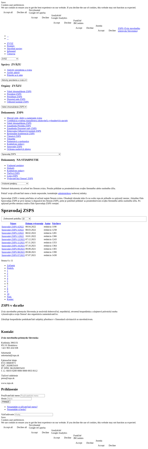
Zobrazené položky (12, 218)
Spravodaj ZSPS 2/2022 (13, 233)
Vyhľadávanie (7, 414)
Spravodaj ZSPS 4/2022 (13, 226)
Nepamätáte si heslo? (16, 409)
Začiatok (11, 265)
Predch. (10, 268)
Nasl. (9, 296)
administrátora (64, 193)
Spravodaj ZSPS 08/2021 (13, 252)
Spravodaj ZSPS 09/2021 (13, 249)
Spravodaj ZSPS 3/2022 (13, 230)
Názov (13, 223)
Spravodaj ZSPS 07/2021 (13, 255)
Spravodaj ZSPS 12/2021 (13, 239)
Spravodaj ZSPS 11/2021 (13, 242)
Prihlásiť (5, 402)
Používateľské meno (10, 395)
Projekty (11, 46)
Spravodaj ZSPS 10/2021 (13, 245)
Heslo (4, 398)
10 (8, 294)
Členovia (11, 54)
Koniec (10, 299)
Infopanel (11, 51)
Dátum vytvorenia (34, 223)
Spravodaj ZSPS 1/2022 (13, 236)
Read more (139, 12)
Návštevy (56, 223)
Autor (48, 223)
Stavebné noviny (14, 48)
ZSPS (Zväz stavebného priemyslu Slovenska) (129, 29)
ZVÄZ (10, 43)
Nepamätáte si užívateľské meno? (22, 407)
